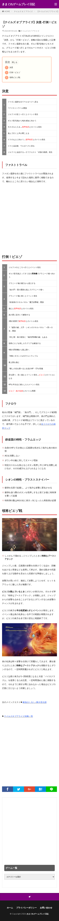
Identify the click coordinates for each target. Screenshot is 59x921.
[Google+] (29, 789)
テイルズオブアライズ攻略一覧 (18, 716)
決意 (9, 67)
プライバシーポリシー (26, 907)
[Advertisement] (29, 217)
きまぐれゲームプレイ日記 (18, 4)
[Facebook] (7, 789)
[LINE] (51, 789)
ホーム (10, 907)
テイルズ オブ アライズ (23, 11)
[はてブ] (40, 789)
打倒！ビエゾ (13, 72)
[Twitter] (18, 789)
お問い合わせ (46, 907)
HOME (7, 11)
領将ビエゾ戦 (13, 77)
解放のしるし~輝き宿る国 (35, 702)
